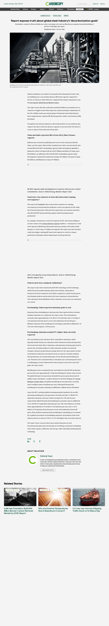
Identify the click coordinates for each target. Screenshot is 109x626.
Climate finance (44, 490)
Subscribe (79, 9)
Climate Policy (15, 9)
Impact (42, 9)
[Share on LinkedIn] (28, 441)
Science (25, 9)
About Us (95, 4)
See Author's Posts (48, 470)
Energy (33, 9)
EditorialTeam (50, 29)
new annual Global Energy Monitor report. (44, 103)
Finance (51, 9)
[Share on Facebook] (40, 441)
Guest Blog (63, 490)
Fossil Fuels (57, 15)
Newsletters (71, 9)
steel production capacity (51, 224)
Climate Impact (54, 490)
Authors (102, 4)
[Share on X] (34, 441)
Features (60, 9)
